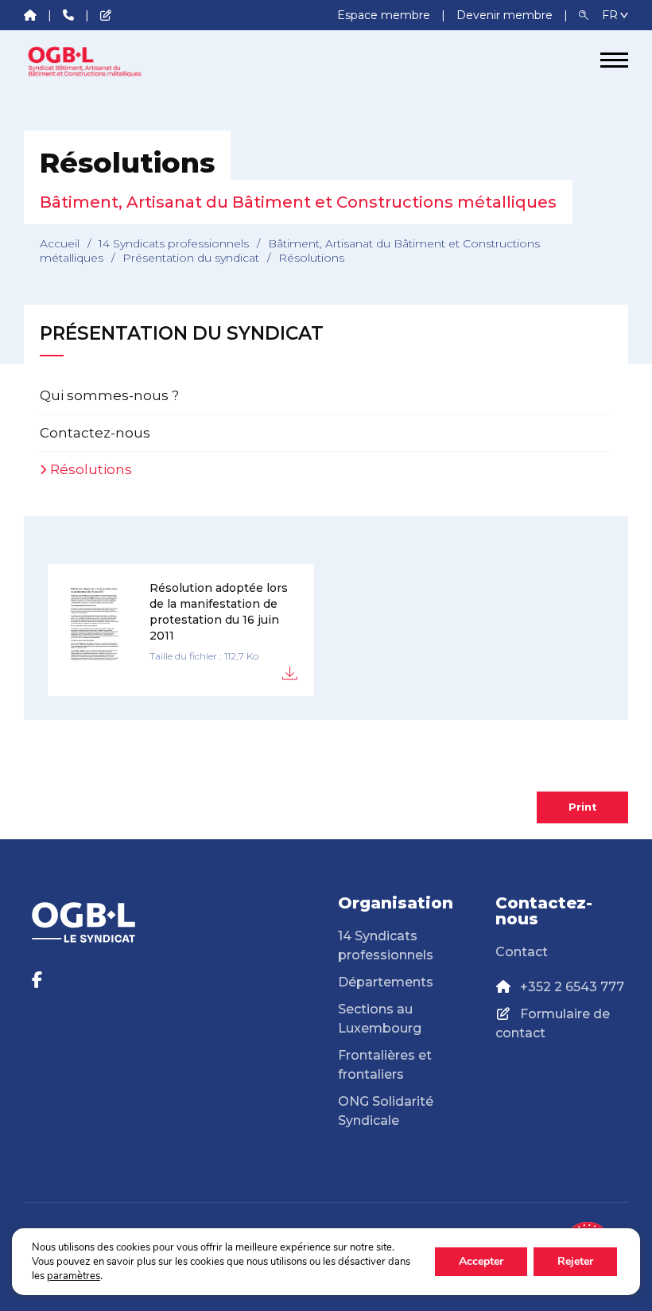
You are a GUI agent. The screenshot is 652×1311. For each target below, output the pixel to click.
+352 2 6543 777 (572, 986)
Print (582, 807)
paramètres (73, 1276)
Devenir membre (506, 15)
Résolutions (91, 469)
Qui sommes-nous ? (109, 395)
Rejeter (575, 1261)
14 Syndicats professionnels (174, 243)
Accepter (481, 1261)
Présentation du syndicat (190, 258)
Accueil (60, 243)
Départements (385, 982)
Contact (521, 951)
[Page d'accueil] (83, 60)
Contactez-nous (95, 433)
